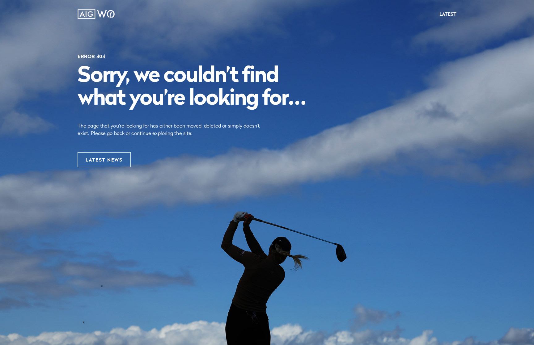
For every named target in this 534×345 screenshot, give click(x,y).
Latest (447, 14)
